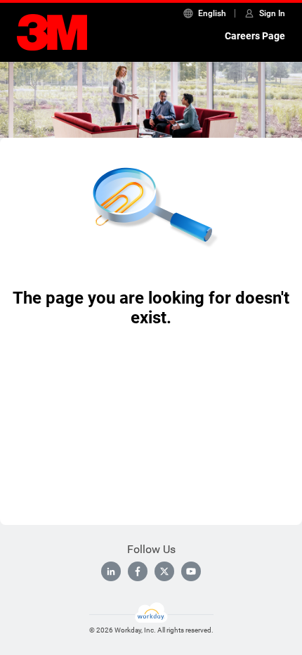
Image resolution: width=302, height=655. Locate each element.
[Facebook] (137, 571)
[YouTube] (191, 571)
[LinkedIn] (111, 571)
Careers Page (255, 35)
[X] (164, 571)
